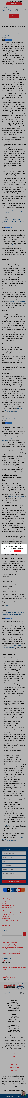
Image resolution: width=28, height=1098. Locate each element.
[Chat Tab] (14, 549)
